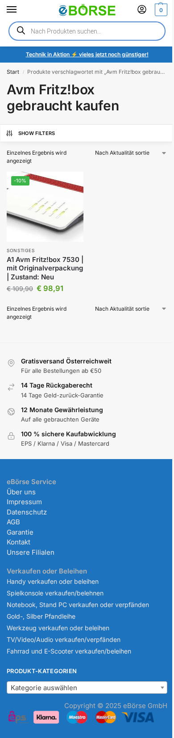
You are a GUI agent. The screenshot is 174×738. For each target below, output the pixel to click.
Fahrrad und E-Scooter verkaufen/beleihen (69, 651)
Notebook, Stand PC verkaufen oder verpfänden (78, 604)
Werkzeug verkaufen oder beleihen (58, 628)
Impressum (24, 502)
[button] (160, 10)
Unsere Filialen (30, 552)
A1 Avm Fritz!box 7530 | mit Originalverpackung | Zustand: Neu (45, 268)
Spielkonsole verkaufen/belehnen (55, 593)
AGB (13, 522)
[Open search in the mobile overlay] (87, 31)
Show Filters (36, 133)
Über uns (21, 492)
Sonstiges (20, 250)
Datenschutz (27, 512)
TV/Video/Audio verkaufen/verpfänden (63, 639)
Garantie (20, 532)
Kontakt (18, 542)
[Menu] (20, 10)
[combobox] (87, 687)
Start (13, 71)
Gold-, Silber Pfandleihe (41, 616)
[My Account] (142, 10)
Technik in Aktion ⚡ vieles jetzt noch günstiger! (87, 54)
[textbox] (87, 688)
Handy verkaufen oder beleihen (53, 581)
